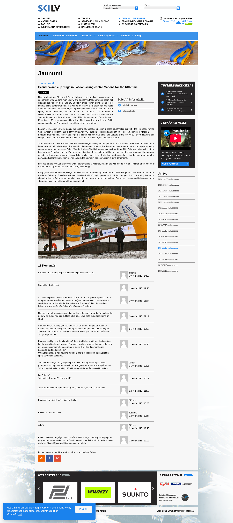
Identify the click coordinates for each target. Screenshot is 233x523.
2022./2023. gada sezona (168, 202)
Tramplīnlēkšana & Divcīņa (137, 21)
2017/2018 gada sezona (168, 231)
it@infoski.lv (188, 511)
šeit (20, 514)
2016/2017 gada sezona (168, 236)
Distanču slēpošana (133, 18)
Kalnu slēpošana (91, 27)
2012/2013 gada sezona (168, 260)
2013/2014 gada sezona (168, 254)
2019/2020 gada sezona (168, 219)
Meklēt (147, 5)
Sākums (45, 18)
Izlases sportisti (106, 35)
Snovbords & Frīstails (135, 24)
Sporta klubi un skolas (95, 21)
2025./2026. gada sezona (168, 185)
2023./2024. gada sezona (168, 196)
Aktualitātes (49, 21)
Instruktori (88, 24)
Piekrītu (83, 509)
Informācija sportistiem (55, 27)
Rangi (138, 35)
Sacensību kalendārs (65, 35)
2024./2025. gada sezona (168, 191)
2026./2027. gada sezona (168, 179)
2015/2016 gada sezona (168, 242)
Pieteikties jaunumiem (112, 5)
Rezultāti (87, 35)
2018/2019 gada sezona (168, 225)
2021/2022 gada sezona (168, 208)
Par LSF (45, 24)
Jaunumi (43, 35)
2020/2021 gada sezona (168, 214)
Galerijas (125, 35)
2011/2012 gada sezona (168, 265)
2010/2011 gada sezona (168, 271)
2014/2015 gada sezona (168, 248)
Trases (85, 18)
